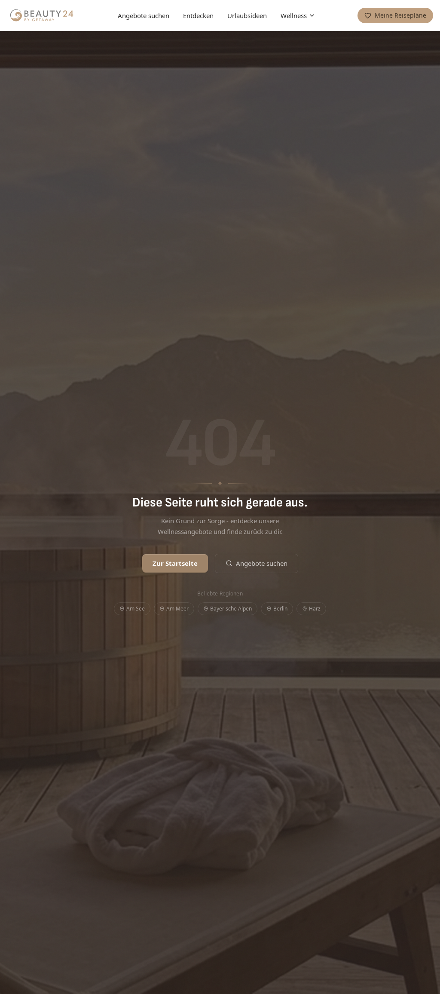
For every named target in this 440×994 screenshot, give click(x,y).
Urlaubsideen (247, 15)
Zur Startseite (175, 563)
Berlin (280, 608)
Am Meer (177, 608)
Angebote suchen (143, 15)
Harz (315, 608)
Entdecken (198, 15)
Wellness (294, 15)
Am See (135, 608)
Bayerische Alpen (231, 608)
